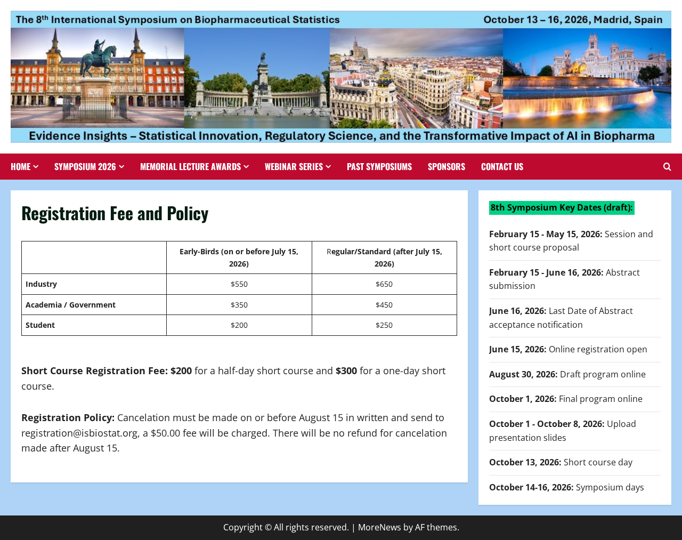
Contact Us (502, 166)
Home (20, 166)
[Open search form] (667, 166)
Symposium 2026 (85, 166)
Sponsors (446, 166)
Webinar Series (294, 166)
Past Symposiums (379, 166)
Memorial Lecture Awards (190, 166)
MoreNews (379, 527)
